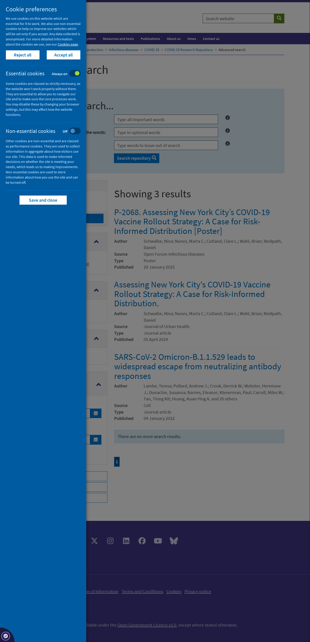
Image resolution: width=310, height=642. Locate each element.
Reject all (23, 55)
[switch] (46, 73)
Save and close (43, 200)
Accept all (63, 55)
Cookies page (68, 44)
